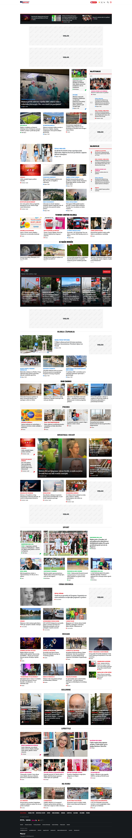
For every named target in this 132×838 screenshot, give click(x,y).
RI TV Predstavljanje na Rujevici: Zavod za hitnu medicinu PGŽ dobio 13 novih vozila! (71, 299)
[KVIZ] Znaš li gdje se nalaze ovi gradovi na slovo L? (53, 258)
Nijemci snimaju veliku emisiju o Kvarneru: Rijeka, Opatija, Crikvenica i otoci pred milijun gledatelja (53, 129)
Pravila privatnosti (37, 824)
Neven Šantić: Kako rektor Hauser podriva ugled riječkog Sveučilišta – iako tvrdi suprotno (76, 715)
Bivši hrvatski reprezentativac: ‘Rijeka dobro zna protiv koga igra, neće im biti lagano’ (54, 574)
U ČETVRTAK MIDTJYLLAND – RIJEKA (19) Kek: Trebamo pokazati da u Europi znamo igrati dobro (101, 575)
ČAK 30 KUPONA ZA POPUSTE (51, 230)
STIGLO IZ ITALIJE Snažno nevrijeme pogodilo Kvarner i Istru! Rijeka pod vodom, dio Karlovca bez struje (69, 18)
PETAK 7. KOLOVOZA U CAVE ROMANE (98, 652)
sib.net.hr (39, 830)
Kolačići (21, 824)
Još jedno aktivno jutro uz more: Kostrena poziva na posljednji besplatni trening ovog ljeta (52, 372)
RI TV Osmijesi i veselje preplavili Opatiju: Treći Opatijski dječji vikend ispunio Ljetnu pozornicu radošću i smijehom (30, 297)
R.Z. (47, 722)
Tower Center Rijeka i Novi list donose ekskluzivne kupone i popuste (53, 234)
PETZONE (75, 95)
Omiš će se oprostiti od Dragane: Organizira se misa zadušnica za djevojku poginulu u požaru (71, 596)
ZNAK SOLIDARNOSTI (48, 202)
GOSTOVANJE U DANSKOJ (50, 571)
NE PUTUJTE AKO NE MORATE (27, 202)
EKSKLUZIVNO (46, 493)
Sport (66, 527)
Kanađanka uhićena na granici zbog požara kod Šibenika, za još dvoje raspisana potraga (52, 496)
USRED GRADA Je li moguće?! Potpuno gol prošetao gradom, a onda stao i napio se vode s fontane (54, 804)
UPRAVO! (22, 177)
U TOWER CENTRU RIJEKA (74, 230)
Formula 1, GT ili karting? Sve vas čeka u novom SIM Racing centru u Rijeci (77, 234)
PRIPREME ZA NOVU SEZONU (74, 571)
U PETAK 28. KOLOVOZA (49, 650)
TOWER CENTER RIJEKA (97, 230)
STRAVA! (22, 621)
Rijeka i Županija (66, 331)
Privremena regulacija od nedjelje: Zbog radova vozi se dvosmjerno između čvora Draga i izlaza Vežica (76, 127)
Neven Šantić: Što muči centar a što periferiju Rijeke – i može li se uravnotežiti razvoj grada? (54, 716)
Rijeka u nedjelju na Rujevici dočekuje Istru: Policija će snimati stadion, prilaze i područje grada (30, 128)
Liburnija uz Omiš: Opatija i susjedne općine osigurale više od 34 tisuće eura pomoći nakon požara (53, 206)
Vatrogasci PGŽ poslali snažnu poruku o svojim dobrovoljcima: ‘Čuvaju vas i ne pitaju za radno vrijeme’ (75, 206)
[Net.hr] (22, 820)
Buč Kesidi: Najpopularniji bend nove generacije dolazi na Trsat (39, 17)
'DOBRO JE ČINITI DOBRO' (72, 177)
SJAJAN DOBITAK (95, 772)
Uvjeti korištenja (55, 824)
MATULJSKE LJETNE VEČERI (104, 672)
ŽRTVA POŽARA (59, 593)
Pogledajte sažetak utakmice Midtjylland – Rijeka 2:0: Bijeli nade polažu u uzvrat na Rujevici (30, 548)
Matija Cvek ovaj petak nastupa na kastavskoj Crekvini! (52, 679)
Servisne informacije (46, 824)
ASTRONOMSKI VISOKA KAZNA (51, 621)
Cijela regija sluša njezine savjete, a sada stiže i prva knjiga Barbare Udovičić (98, 744)
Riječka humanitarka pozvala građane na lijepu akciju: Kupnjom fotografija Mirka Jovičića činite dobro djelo (76, 181)
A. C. (94, 722)
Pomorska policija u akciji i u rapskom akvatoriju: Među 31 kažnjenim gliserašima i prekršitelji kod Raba (99, 399)
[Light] (99, 2)
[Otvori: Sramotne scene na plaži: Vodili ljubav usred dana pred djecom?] (77, 793)
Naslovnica (23, 813)
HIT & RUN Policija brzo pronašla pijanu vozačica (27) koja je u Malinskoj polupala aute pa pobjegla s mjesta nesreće (53, 625)
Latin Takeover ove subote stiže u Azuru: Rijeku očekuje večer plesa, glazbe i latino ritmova (30, 749)
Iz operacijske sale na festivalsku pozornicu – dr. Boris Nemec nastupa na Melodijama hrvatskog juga (76, 681)
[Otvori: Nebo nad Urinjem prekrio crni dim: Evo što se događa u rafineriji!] (53, 170)
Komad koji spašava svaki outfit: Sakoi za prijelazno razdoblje (100, 233)
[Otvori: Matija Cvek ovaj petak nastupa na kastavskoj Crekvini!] (53, 669)
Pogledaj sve (107, 272)
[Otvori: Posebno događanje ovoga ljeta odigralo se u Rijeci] (77, 765)
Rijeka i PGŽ (76, 108)
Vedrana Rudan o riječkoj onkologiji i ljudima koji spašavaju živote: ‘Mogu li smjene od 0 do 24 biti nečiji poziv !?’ (101, 716)
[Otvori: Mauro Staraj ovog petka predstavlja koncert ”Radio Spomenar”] (92, 675)
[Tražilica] (108, 2)
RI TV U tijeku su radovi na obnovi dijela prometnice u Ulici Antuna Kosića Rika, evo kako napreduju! (51, 298)
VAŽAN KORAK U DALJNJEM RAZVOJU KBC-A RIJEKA (76, 369)
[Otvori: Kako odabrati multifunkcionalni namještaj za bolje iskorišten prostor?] (54, 415)
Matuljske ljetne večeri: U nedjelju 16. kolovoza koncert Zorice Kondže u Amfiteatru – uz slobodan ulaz (30, 681)
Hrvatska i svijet (66, 22)
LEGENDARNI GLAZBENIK (103, 661)
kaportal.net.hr (46, 830)
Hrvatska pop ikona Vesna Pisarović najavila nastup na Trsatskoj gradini (51, 654)
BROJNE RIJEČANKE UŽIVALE (74, 772)
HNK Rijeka (76, 89)
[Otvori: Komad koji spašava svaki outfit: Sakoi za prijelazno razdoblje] (101, 223)
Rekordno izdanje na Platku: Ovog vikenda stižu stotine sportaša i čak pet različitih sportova (30, 373)
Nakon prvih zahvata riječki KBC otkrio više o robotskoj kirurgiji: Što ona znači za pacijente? (41, 102)
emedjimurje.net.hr (23, 830)
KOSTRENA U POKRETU (49, 369)
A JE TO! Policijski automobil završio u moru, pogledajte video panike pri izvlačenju (100, 804)
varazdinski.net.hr (32, 830)
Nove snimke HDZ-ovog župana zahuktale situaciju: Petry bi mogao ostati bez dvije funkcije (99, 450)
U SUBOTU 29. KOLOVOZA (100, 150)
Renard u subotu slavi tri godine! (101, 17)
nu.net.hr (70, 830)
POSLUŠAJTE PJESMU (71, 677)
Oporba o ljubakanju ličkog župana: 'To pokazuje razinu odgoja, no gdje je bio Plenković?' (101, 258)
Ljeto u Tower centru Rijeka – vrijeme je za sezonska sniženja (29, 233)
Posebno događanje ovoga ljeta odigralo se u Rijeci (76, 775)
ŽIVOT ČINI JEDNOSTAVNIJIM (51, 422)
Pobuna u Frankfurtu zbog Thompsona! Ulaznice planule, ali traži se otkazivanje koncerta (30, 496)
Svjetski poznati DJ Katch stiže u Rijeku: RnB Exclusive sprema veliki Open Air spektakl (53, 775)
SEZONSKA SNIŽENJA (26, 422)
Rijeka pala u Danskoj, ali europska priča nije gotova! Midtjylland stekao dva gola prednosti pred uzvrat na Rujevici (99, 543)
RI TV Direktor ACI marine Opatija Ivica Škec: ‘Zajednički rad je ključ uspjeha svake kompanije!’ (90, 298)
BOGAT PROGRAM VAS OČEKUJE (29, 745)
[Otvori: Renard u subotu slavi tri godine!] (86, 18)
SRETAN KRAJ (42, 469)
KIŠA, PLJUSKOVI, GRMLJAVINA (102, 110)
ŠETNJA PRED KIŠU (99, 98)
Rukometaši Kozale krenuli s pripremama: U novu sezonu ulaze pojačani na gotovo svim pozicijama (77, 575)
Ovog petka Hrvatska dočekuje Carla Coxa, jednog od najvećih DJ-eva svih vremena (100, 655)
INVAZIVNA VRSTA (95, 466)
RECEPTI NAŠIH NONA (25, 772)
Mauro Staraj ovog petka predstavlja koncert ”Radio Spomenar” (104, 675)
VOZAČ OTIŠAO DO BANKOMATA (99, 801)
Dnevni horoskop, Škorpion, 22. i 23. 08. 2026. (30, 258)
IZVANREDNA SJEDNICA (72, 493)
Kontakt (68, 824)
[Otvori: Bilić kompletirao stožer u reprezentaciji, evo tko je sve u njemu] (30, 564)
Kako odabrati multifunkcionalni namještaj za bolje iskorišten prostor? (54, 425)
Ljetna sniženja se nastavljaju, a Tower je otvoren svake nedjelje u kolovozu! (31, 425)
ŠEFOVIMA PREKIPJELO (96, 445)
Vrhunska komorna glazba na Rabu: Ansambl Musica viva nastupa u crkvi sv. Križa (29, 398)
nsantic (26, 722)
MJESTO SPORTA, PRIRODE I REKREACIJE (27, 369)
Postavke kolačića (28, 824)
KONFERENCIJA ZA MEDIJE (28, 99)
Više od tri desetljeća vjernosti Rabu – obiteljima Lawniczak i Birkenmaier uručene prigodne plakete (76, 399)
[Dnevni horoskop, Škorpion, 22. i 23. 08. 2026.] (30, 250)
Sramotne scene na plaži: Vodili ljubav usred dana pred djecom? (76, 803)
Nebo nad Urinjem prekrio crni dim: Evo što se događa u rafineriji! (52, 180)
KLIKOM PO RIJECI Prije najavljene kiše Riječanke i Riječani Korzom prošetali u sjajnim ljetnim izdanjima (102, 102)
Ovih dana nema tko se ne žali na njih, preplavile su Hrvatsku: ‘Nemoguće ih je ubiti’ (100, 470)
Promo (22, 236)
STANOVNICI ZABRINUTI (49, 177)
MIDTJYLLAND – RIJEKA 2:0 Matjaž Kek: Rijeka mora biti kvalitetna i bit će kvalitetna (79, 84)
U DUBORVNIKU (48, 801)
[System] (102, 2)
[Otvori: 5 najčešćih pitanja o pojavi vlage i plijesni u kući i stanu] (77, 415)
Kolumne (66, 689)
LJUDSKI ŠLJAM (70, 621)
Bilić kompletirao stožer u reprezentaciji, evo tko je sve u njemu (29, 574)
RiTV (25, 304)
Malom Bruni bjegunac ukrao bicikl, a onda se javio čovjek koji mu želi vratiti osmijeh (60, 472)
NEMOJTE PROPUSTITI (49, 677)
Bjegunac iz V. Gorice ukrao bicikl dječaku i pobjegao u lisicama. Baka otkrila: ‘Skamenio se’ (76, 624)
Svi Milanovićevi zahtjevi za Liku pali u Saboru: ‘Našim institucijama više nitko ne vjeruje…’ (76, 497)
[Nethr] (41, 820)
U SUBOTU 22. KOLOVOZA (72, 650)
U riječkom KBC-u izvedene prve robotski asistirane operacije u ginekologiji (76, 373)
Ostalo (68, 132)
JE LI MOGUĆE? (24, 801)
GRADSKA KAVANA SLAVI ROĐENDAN (99, 91)
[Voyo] (28, 820)
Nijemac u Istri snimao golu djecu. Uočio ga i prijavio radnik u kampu (30, 623)
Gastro (22, 779)
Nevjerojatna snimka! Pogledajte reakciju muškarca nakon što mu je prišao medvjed (30, 804)
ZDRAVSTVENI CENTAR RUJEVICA (69, 293)
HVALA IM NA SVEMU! (71, 202)
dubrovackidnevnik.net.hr (62, 830)
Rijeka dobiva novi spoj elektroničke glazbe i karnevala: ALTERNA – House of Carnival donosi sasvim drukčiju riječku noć (29, 656)
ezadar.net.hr (53, 830)
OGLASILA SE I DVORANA (26, 493)
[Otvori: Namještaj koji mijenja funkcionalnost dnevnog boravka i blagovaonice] (100, 415)
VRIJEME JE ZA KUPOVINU (27, 230)
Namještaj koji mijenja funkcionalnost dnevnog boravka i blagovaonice (100, 423)
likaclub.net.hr (76, 830)
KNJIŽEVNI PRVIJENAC (96, 740)
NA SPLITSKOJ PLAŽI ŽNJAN (74, 801)
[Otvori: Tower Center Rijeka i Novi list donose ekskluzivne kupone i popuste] (54, 223)
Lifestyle (95, 19)
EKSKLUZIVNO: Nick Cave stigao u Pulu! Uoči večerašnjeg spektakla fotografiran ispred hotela (104, 666)
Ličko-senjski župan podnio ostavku (28, 180)
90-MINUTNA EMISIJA (48, 125)
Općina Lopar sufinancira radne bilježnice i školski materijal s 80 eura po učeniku (53, 398)
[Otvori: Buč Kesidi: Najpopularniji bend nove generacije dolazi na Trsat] (25, 18)
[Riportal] (24, 2)
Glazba (34, 19)
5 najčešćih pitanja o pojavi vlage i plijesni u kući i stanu (77, 423)
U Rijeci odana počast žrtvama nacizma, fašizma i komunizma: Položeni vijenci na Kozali (69, 344)
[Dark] (104, 2)
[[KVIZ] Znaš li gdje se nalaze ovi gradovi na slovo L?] (54, 250)
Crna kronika (66, 584)
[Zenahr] (34, 820)
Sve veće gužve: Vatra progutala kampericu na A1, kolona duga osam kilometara (29, 205)
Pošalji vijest (62, 824)
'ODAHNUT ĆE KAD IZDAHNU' (100, 710)
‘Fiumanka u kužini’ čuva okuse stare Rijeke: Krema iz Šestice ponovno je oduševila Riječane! (29, 775)
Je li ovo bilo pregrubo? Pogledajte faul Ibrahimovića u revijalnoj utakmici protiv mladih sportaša (77, 258)
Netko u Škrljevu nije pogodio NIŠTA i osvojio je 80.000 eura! (100, 775)
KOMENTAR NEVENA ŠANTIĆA (29, 707)
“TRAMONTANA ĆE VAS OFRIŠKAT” (29, 677)
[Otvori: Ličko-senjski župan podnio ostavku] (30, 170)
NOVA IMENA (23, 571)
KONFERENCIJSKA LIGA (79, 79)
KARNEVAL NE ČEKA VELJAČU (28, 650)
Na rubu (66, 784)
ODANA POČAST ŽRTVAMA (62, 340)
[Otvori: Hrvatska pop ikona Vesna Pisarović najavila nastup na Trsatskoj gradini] (53, 643)
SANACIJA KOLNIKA (48, 292)
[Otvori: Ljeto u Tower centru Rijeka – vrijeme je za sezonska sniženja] (30, 223)
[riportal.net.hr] (23, 833)
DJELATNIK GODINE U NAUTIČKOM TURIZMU (89, 291)
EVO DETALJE (23, 125)
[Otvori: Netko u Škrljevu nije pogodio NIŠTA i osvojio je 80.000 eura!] (101, 765)
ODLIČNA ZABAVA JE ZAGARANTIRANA (54, 772)
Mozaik (66, 634)
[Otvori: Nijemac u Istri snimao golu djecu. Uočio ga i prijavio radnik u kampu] (30, 614)
